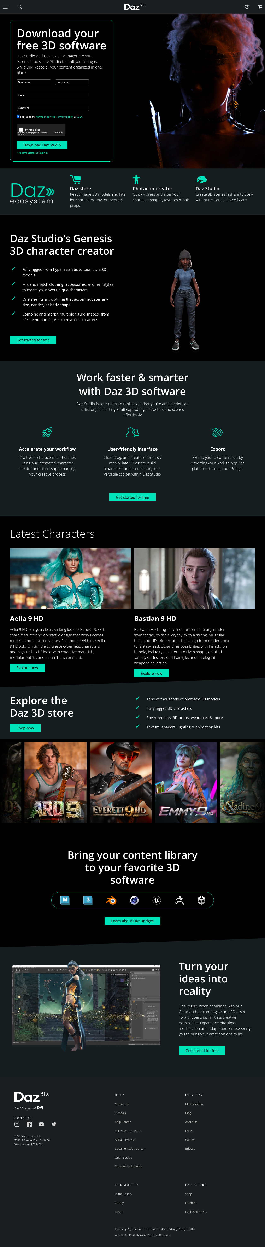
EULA (79, 116)
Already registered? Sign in (32, 152)
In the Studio (123, 1194)
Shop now (25, 727)
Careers (190, 1140)
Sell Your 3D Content (128, 1131)
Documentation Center (130, 1149)
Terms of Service (155, 1229)
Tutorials (120, 1113)
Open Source (123, 1157)
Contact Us (122, 1104)
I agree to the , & (51, 116)
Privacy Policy (177, 1229)
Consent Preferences (128, 1166)
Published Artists (196, 1212)
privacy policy (65, 116)
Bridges (190, 1149)
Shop (188, 1194)
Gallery (119, 1203)
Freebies (190, 1203)
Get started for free (33, 339)
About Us (191, 1122)
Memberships (194, 1104)
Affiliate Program (125, 1140)
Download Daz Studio (42, 144)
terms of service (45, 116)
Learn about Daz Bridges (132, 920)
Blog (188, 1113)
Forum (119, 1212)
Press (189, 1131)
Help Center (123, 1122)
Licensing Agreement (128, 1229)
